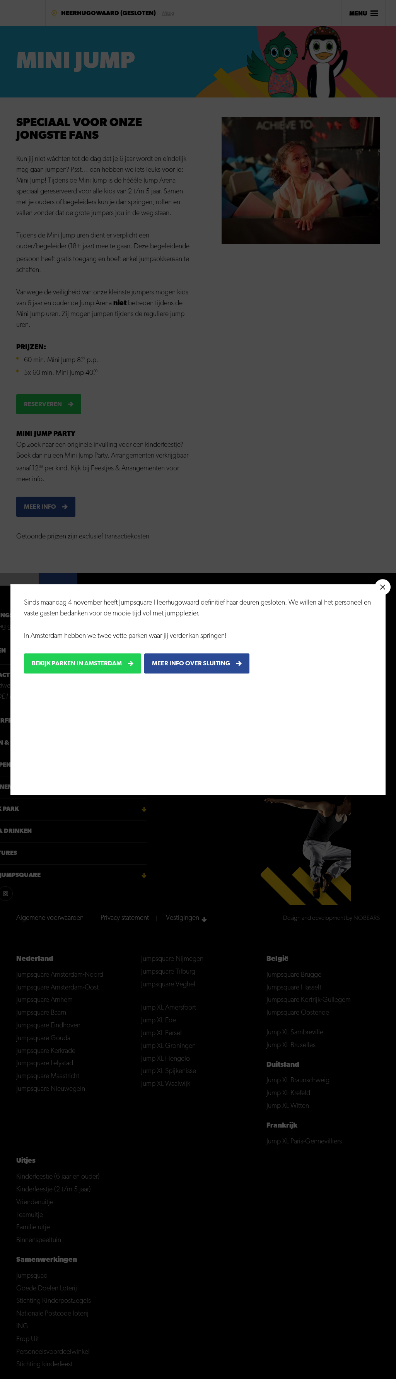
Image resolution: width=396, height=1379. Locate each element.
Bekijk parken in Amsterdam (77, 664)
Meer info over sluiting (191, 664)
